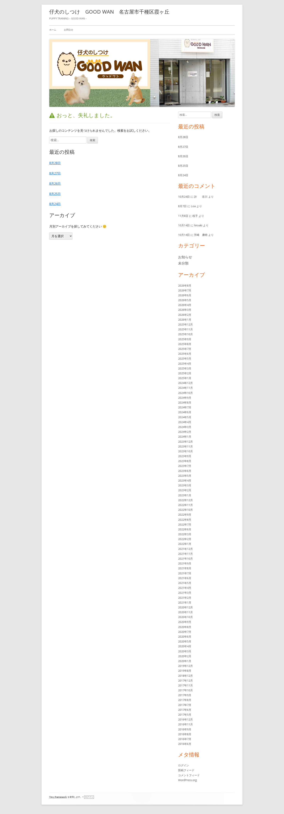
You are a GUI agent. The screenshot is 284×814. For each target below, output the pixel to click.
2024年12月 (185, 383)
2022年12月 (185, 500)
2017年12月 (185, 680)
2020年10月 (185, 617)
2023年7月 (184, 466)
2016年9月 (184, 729)
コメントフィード (189, 775)
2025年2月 (184, 373)
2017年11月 (185, 685)
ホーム (52, 29)
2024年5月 (184, 417)
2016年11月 (185, 724)
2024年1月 (184, 436)
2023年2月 (184, 490)
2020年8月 (184, 627)
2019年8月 (184, 670)
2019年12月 (185, 666)
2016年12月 (185, 719)
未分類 (183, 263)
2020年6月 (184, 636)
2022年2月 (184, 539)
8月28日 (55, 163)
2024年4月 (184, 422)
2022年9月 (184, 514)
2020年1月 (184, 661)
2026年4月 (184, 305)
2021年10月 (185, 558)
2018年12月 (185, 675)
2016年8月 (184, 734)
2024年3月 (184, 427)
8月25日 (55, 194)
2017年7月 (184, 705)
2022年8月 (184, 519)
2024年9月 (184, 397)
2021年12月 (185, 549)
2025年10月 (185, 334)
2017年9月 (184, 695)
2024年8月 (184, 402)
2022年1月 (184, 544)
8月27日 (55, 173)
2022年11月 (185, 505)
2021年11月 (185, 554)
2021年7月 (184, 573)
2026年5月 (184, 300)
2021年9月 (184, 563)
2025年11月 (185, 329)
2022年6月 (184, 529)
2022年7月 (184, 524)
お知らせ (185, 257)
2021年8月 (184, 568)
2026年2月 (184, 315)
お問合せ (68, 29)
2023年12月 (185, 441)
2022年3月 (184, 534)
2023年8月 (184, 461)
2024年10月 (185, 393)
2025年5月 (184, 358)
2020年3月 (184, 651)
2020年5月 (184, 641)
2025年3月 (184, 368)
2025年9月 (184, 339)
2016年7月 (184, 739)
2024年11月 (185, 388)
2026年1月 (184, 319)
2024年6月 (184, 412)
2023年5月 (184, 475)
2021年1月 (184, 602)
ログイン (183, 765)
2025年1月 (184, 378)
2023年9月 (184, 456)
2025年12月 (185, 324)
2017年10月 (185, 690)
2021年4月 (184, 588)
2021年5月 (184, 583)
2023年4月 (184, 480)
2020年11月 (185, 612)
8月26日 (55, 183)
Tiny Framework (58, 797)
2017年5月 (184, 714)
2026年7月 (184, 290)
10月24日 (184, 196)
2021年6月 (184, 578)
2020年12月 (185, 607)
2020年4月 (184, 646)
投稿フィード (186, 770)
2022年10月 (185, 510)
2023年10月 (185, 451)
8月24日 (55, 204)
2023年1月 (184, 495)
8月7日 (182, 206)
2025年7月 (184, 349)
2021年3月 (184, 592)
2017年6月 (184, 710)
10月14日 (184, 225)
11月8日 (183, 216)
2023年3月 (184, 485)
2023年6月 (184, 471)
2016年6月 (184, 744)
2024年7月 (184, 407)
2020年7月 (184, 632)
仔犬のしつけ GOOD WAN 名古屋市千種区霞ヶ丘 (109, 11)
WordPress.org (187, 780)
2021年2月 (184, 597)
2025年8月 (184, 344)
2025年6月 (184, 353)
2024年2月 (184, 432)
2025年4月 (184, 363)
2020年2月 (184, 656)
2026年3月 (184, 310)
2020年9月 (184, 622)
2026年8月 (184, 285)
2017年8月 (184, 700)
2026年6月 (184, 295)
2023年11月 (185, 446)
